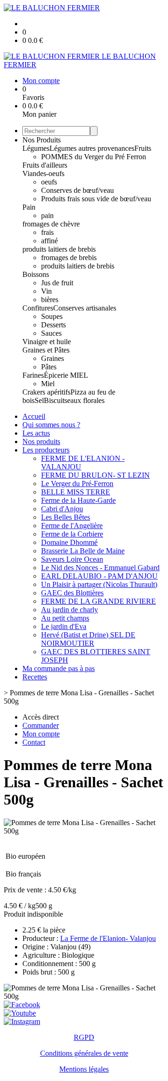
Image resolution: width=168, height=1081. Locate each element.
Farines (33, 375)
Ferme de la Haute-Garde (78, 500)
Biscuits (55, 400)
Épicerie (57, 375)
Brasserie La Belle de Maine (83, 551)
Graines (52, 358)
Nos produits (41, 441)
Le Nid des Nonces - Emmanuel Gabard (100, 568)
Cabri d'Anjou (62, 509)
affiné (49, 241)
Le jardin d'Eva (63, 626)
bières (49, 300)
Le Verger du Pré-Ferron (77, 484)
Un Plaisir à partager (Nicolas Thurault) (99, 584)
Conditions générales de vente (84, 1053)
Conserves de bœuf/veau (77, 190)
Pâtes (48, 367)
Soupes (52, 316)
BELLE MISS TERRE (75, 492)
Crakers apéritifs (46, 392)
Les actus (36, 433)
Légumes (35, 148)
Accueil (33, 416)
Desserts (53, 325)
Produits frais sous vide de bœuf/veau (96, 199)
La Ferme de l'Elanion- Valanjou (108, 938)
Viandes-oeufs (43, 173)
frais (47, 232)
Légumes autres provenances (91, 148)
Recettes (34, 677)
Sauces (51, 333)
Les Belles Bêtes (65, 517)
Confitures (37, 308)
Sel (39, 400)
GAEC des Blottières (72, 593)
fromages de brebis (69, 257)
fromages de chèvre (51, 224)
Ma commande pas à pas (58, 668)
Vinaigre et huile (46, 342)
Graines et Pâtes (46, 350)
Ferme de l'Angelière (72, 526)
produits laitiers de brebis (59, 249)
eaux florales (86, 400)
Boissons (35, 274)
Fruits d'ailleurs (44, 165)
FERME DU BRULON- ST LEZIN (95, 475)
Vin (46, 291)
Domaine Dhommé (69, 542)
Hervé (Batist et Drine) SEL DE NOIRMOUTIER (88, 639)
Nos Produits (41, 140)
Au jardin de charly (69, 610)
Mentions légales (84, 1069)
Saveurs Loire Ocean (72, 559)
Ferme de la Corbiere (72, 534)
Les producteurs (46, 450)
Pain (28, 207)
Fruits (142, 148)
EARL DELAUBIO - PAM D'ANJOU (99, 576)
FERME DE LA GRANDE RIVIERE (98, 601)
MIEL (79, 375)
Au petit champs (65, 618)
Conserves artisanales (84, 308)
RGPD (84, 1037)
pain (47, 215)
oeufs (49, 182)
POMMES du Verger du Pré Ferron (93, 157)
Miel (48, 384)
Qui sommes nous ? (51, 425)
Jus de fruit (57, 283)
